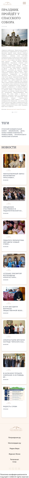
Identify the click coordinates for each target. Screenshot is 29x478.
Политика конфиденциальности (13, 474)
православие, (7, 134)
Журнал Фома (14, 454)
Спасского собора (6, 60)
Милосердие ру (14, 443)
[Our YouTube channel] (16, 469)
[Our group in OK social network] (19, 469)
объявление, (14, 131)
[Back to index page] (7, 4)
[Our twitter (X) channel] (13, 469)
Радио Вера (14, 448)
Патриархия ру (14, 437)
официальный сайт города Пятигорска (16, 109)
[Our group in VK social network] (10, 469)
